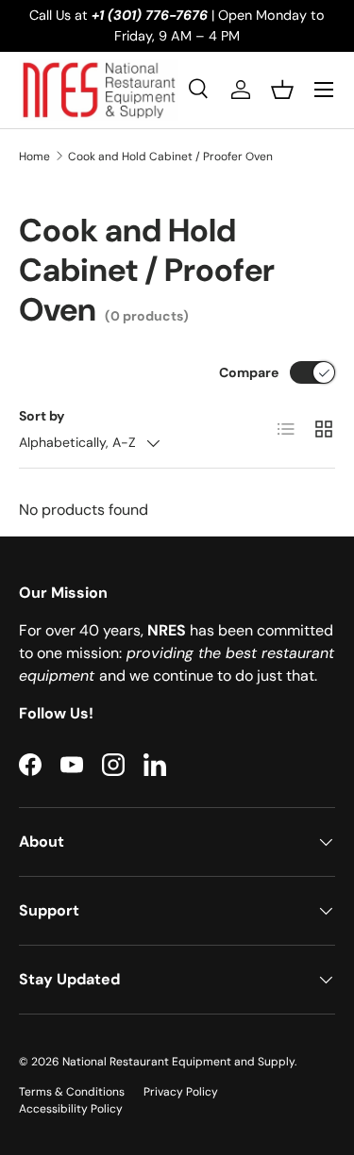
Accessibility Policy (71, 1108)
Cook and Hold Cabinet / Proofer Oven (170, 156)
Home (34, 156)
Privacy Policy (180, 1091)
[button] (282, 89)
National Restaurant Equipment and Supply (178, 1061)
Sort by (42, 415)
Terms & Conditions (72, 1091)
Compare (248, 372)
